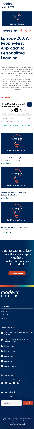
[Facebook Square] (14, 383)
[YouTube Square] (10, 383)
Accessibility (22, 424)
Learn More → (6, 163)
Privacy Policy (12, 424)
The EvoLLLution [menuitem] (6, 318)
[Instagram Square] (18, 383)
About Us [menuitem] (4, 311)
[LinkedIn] (6, 383)
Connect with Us (17, 273)
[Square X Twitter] (2, 383)
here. (19, 121)
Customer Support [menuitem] (6, 315)
